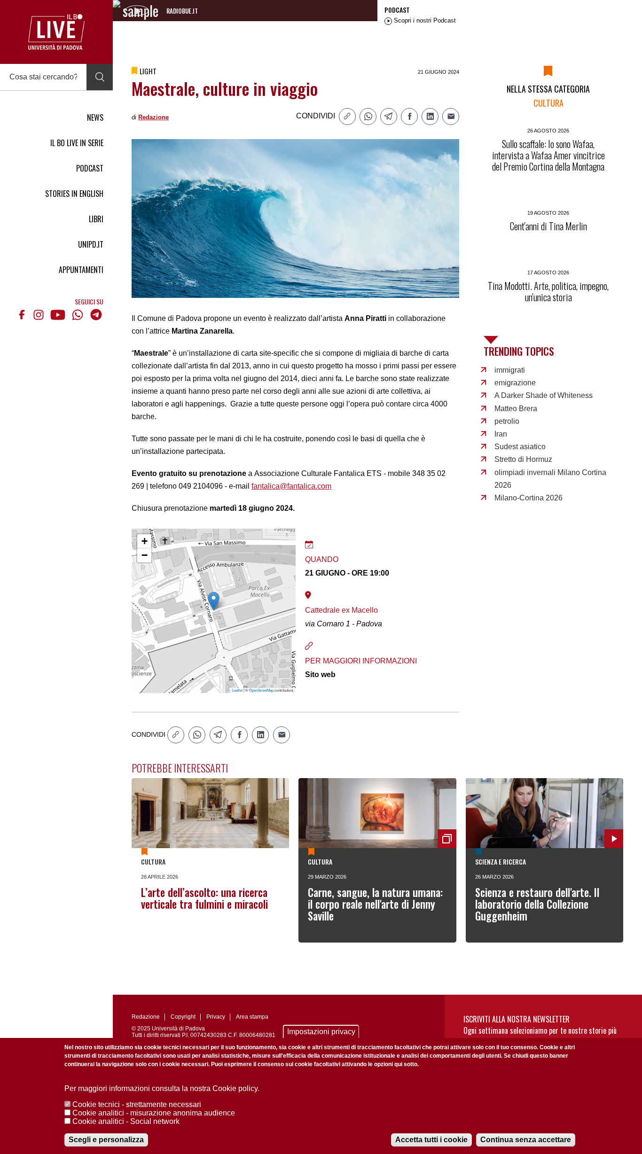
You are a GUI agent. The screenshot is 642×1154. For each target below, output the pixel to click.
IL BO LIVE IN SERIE (76, 142)
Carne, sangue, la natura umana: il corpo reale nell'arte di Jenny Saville (375, 904)
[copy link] (347, 116)
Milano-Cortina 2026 (528, 498)
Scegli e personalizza (106, 1140)
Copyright (183, 1017)
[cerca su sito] (99, 77)
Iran (500, 434)
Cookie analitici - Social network (126, 1121)
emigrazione (515, 383)
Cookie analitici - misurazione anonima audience (153, 1113)
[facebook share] (409, 116)
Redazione (153, 117)
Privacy (215, 1017)
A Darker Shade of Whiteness (543, 395)
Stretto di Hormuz (523, 459)
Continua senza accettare (525, 1140)
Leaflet (237, 690)
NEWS (95, 117)
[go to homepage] (56, 32)
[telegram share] (388, 116)
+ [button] (144, 541)
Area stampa (252, 1017)
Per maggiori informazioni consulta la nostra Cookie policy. (161, 1088)
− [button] (144, 555)
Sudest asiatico (520, 447)
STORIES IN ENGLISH (74, 193)
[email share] (450, 116)
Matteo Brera (515, 409)
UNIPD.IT (90, 244)
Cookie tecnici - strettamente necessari (136, 1104)
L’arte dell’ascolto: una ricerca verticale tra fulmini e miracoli (204, 898)
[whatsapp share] (368, 116)
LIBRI (96, 219)
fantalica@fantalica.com (291, 486)
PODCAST (89, 168)
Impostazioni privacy (321, 1032)
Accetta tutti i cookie (431, 1140)
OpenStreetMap (261, 690)
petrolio (506, 421)
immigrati (509, 370)
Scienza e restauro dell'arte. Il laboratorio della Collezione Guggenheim (537, 904)
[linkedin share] (430, 116)
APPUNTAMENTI (81, 269)
